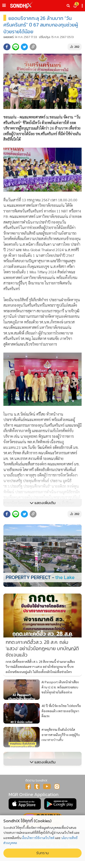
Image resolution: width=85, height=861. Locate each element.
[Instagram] (57, 786)
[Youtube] (47, 786)
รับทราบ (42, 853)
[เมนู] (4, 5)
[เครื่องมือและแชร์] (82, 6)
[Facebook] (28, 786)
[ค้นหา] (68, 5)
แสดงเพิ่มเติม (45, 503)
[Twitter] (37, 786)
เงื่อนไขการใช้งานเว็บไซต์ (38, 838)
